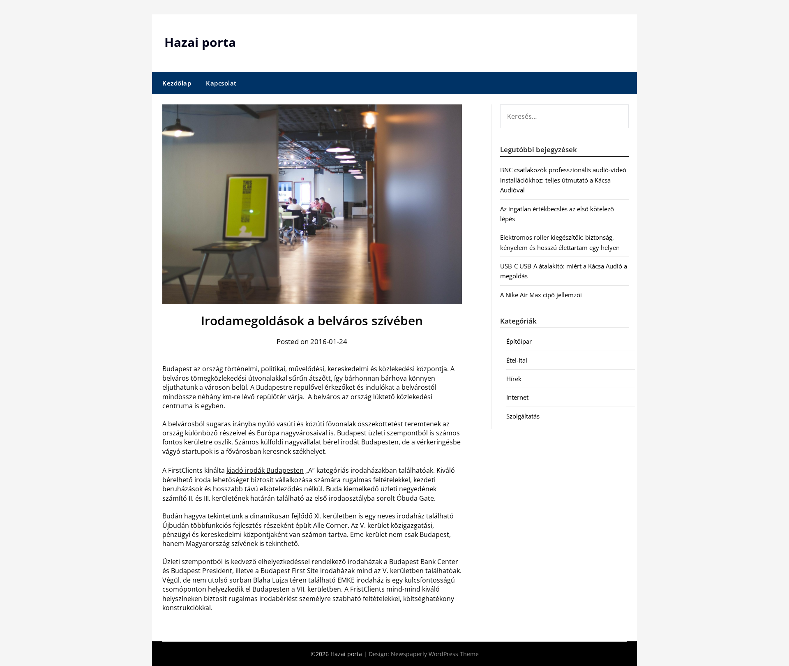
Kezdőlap (176, 83)
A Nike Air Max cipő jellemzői (541, 295)
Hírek (513, 379)
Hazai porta (200, 42)
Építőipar (519, 341)
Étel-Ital (516, 360)
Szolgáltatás (523, 416)
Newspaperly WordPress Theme (435, 654)
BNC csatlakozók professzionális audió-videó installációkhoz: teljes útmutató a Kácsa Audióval (563, 180)
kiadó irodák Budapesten (265, 470)
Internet (517, 397)
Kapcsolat (221, 83)
